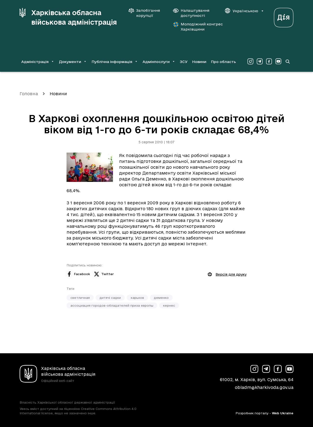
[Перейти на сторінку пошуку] (288, 61)
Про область (223, 62)
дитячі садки (110, 297)
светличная (80, 297)
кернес (169, 305)
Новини (199, 62)
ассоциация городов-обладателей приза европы (111, 305)
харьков (137, 297)
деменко (161, 297)
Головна (29, 93)
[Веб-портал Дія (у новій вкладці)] (283, 16)
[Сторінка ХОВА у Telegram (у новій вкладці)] (260, 61)
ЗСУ (184, 62)
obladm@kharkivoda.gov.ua (264, 387)
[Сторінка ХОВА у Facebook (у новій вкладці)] (269, 61)
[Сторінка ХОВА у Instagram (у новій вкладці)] (250, 61)
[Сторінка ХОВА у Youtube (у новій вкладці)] (278, 61)
